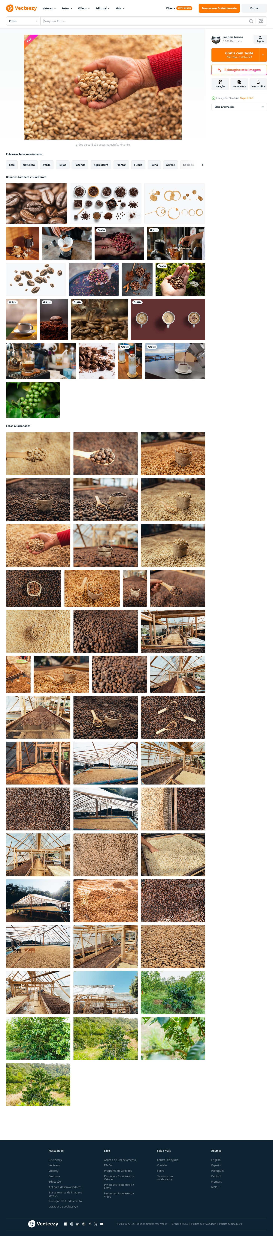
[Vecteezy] (21, 8)
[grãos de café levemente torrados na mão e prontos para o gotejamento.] (180, 279)
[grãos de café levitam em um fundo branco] (36, 279)
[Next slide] (199, 164)
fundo (138, 165)
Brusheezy (55, 1160)
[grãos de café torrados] (36, 203)
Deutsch (216, 1176)
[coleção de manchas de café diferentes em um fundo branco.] (174, 203)
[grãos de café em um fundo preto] (137, 279)
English (216, 1160)
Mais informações (224, 107)
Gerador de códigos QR (63, 1206)
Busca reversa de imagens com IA (65, 1194)
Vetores (48, 8)
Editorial (101, 8)
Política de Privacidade (203, 1224)
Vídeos (82, 8)
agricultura (101, 165)
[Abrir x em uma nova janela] (95, 1224)
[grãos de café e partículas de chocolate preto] (97, 361)
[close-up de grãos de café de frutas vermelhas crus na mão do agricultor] (94, 279)
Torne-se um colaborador (165, 1177)
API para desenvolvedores (65, 1187)
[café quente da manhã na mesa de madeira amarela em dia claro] (21, 319)
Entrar (254, 8)
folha (154, 165)
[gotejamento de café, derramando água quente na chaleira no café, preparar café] (67, 243)
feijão (62, 165)
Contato (162, 1165)
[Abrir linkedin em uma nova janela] (77, 1224)
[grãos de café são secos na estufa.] (38, 453)
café (12, 165)
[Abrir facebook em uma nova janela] (65, 1224)
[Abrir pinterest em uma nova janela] (83, 1224)
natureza (29, 165)
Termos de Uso (179, 1224)
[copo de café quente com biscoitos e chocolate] (22, 243)
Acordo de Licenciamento (120, 1160)
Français (216, 1181)
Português (217, 1170)
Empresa (54, 1176)
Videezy (53, 1170)
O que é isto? (246, 98)
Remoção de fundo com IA (65, 1201)
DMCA (108, 1165)
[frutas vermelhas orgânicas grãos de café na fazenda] (119, 243)
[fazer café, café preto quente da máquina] (41, 361)
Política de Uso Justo (230, 1224)
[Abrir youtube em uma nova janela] (101, 1224)
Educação (55, 1181)
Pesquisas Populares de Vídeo (119, 1195)
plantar (121, 165)
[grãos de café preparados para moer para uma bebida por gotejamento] (176, 243)
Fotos (65, 8)
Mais (119, 8)
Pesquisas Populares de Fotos (119, 1186)
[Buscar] (251, 21)
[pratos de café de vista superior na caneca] (168, 319)
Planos (170, 8)
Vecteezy (54, 1165)
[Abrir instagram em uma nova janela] (71, 1224)
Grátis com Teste (239, 55)
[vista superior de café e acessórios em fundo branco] (105, 203)
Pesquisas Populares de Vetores (119, 1177)
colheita (188, 165)
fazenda (80, 165)
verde (46, 165)
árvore (170, 165)
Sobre (160, 1170)
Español (216, 1165)
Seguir (260, 41)
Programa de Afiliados (118, 1170)
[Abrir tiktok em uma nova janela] (89, 1224)
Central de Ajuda (167, 1160)
